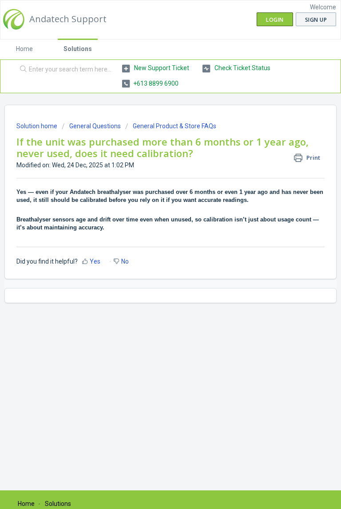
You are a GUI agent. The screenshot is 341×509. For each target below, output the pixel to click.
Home (24, 48)
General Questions (95, 126)
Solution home (37, 126)
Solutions (77, 48)
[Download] (154, 249)
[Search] (21, 70)
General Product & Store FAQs (174, 126)
